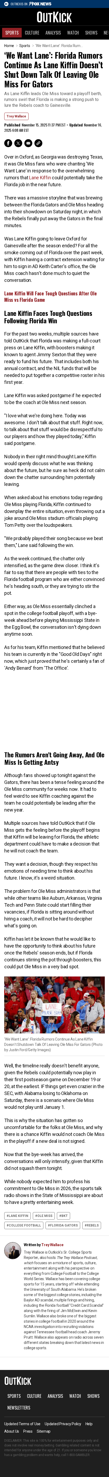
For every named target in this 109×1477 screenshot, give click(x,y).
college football (25, 1225)
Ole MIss (44, 1216)
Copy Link (38, 143)
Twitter (18, 143)
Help (89, 1424)
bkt (64, 1216)
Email (28, 143)
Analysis (53, 32)
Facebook (8, 143)
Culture (32, 32)
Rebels (93, 1225)
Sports (12, 32)
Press (28, 1431)
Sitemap (44, 1431)
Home (9, 46)
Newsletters (18, 1407)
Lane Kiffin (39, 177)
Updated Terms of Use (22, 1424)
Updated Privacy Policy (63, 1424)
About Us (11, 1431)
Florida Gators (64, 1225)
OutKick (54, 16)
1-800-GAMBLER (78, 1455)
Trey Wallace (16, 116)
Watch (73, 32)
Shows (91, 32)
